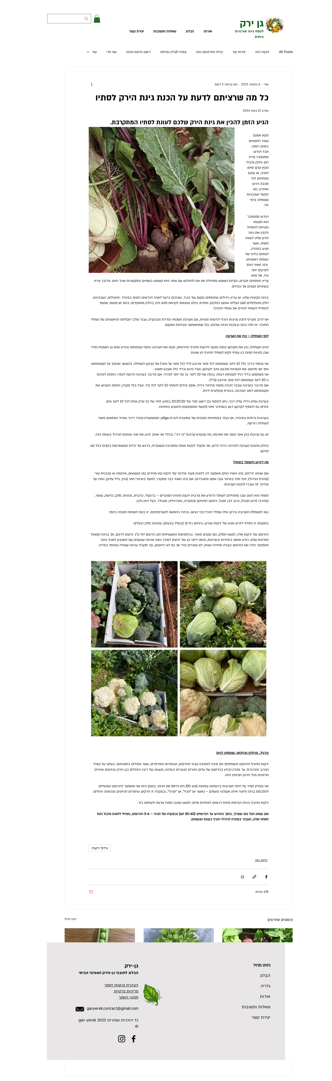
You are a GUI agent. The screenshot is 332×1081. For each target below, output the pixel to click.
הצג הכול (70, 919)
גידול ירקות (100, 848)
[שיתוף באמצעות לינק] (254, 877)
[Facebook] (133, 1039)
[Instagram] (121, 1039)
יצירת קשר (261, 1017)
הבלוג (265, 975)
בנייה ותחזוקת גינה (209, 52)
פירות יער (239, 52)
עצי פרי (111, 52)
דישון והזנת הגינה (138, 52)
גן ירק (252, 23)
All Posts (286, 52)
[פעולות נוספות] (92, 84)
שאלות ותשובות (258, 1007)
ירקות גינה (262, 52)
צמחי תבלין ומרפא (173, 52)
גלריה (265, 986)
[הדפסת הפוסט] (242, 877)
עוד (94, 52)
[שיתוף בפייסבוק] (266, 877)
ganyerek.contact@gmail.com (112, 1008)
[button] (97, 19)
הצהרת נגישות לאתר (121, 985)
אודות (265, 996)
